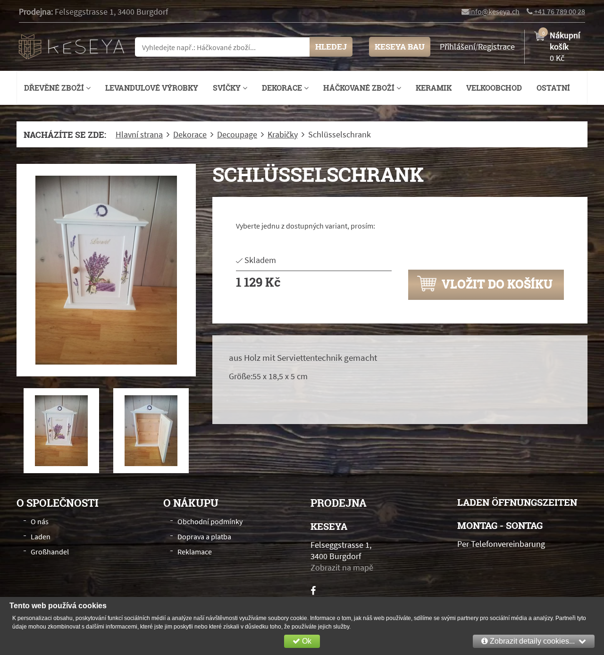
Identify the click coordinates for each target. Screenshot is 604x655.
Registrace (496, 46)
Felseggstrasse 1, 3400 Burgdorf (111, 11)
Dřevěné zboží (55, 88)
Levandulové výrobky (151, 88)
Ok (305, 641)
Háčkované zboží (359, 88)
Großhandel (50, 551)
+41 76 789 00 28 (559, 11)
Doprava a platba (204, 536)
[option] (106, 270)
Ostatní (553, 88)
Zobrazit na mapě (341, 567)
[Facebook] (313, 590)
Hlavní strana (139, 134)
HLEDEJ (331, 46)
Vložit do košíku (496, 284)
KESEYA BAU (400, 46)
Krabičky (283, 134)
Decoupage (237, 134)
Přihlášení (457, 46)
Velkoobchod (494, 88)
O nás (40, 521)
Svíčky (228, 88)
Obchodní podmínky (210, 521)
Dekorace (283, 88)
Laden (40, 536)
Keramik (434, 88)
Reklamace (194, 551)
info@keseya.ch (494, 11)
